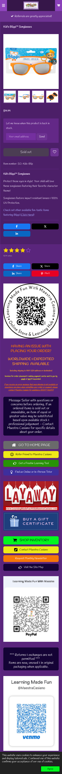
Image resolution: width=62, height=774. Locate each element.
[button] (9, 96)
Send (42, 137)
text (29, 379)
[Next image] (54, 61)
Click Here (27, 215)
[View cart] (58, 5)
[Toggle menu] (3, 5)
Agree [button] (50, 769)
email (23, 379)
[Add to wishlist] (54, 152)
